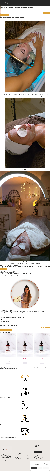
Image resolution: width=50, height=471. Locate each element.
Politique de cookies (37, 469)
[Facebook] (5, 461)
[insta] (7, 461)
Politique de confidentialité (42, 469)
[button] (48, 461)
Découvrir (8, 363)
